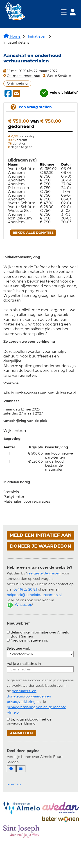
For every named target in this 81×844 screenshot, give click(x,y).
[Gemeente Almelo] (21, 807)
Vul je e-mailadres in (24, 664)
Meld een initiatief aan (41, 535)
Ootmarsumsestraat (23, 76)
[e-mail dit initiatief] (16, 93)
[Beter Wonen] (60, 819)
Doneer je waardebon (40, 546)
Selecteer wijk (18, 648)
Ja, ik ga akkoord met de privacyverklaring (29, 721)
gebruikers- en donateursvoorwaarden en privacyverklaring (29, 696)
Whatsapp (23, 605)
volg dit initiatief (63, 93)
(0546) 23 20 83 (24, 589)
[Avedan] (60, 807)
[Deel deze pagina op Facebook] (11, 768)
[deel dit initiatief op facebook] (7, 93)
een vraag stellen (35, 107)
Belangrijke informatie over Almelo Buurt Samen (40, 634)
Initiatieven (37, 36)
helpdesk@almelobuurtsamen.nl (34, 595)
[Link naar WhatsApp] (10, 605)
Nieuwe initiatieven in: (29, 640)
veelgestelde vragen (44, 573)
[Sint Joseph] (21, 831)
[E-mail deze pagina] (20, 768)
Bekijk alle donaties (33, 233)
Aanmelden (21, 733)
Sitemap (14, 784)
